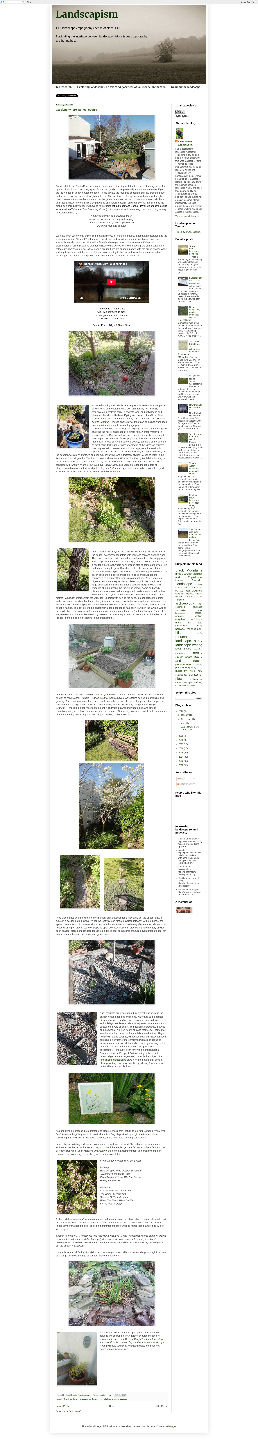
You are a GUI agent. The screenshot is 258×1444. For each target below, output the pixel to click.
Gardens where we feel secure (77, 109)
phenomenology (183, 664)
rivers (192, 671)
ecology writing (188, 616)
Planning (179, 591)
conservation (180, 610)
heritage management (188, 628)
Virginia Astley (139, 1134)
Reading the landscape (185, 87)
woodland (191, 685)
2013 (181, 761)
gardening (74, 1399)
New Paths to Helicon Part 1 (195, 407)
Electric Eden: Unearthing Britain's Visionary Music (132, 1342)
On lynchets (194, 376)
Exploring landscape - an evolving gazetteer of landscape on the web (121, 87)
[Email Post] (110, 1395)
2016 (181, 748)
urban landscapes (119, 1399)
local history (183, 648)
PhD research (63, 87)
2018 (181, 740)
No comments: (99, 1395)
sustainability (196, 679)
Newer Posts (62, 1406)
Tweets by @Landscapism (187, 232)
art (200, 603)
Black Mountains (188, 570)
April (183, 723)
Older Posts (161, 1406)
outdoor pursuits (183, 657)
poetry (198, 664)
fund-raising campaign (112, 1059)
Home (112, 1406)
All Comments (186, 784)
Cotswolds (187, 574)
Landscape (183, 584)
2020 (181, 711)
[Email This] (115, 1395)
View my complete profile (187, 216)
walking (198, 682)
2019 (181, 736)
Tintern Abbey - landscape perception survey (194, 468)
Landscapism (87, 14)
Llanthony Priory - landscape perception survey (194, 500)
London (199, 584)
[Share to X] (120, 1395)
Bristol (66, 1399)
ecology (198, 613)
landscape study (188, 641)
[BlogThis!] (117, 1395)
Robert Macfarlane (193, 591)
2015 (181, 753)
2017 (181, 744)
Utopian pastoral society (188, 594)
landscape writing (188, 645)
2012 (181, 765)
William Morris (195, 597)
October (185, 715)
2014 (181, 757)
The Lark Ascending (152, 1339)
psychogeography (185, 667)
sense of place (104, 1399)
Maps (178, 587)
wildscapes (180, 685)
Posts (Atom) (75, 1411)
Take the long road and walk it (195, 436)
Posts (182, 779)
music (197, 652)
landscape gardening (88, 1399)
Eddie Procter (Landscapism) (185, 143)
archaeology (184, 603)
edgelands (181, 619)
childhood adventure (188, 607)
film (191, 619)
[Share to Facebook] (122, 1395)
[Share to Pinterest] (125, 1395)
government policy (188, 626)
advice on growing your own (99, 694)
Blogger (172, 1426)
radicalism (181, 670)
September (186, 719)
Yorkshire (179, 600)
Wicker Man (181, 597)
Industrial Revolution (188, 580)
